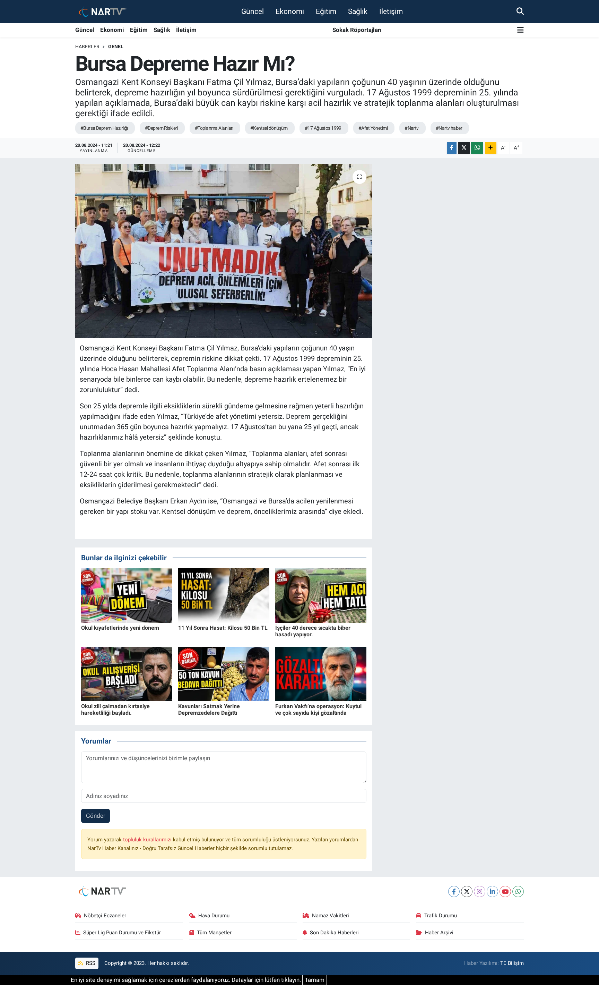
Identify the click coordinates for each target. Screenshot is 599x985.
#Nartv (412, 128)
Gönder (95, 815)
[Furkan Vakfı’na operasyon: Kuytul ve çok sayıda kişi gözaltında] (320, 673)
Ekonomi (290, 11)
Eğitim (326, 11)
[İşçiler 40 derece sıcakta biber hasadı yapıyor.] (320, 595)
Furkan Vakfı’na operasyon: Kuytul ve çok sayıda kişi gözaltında (318, 709)
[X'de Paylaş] (464, 148)
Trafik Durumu (440, 915)
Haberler (87, 46)
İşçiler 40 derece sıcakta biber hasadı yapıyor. (312, 631)
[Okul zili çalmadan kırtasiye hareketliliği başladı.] (126, 673)
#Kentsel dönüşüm (269, 128)
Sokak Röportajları (357, 29)
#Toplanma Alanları (214, 128)
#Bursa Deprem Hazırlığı (104, 128)
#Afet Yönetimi (373, 128)
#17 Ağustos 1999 (323, 128)
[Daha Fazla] (490, 148)
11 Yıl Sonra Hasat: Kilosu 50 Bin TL (223, 628)
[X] (466, 891)
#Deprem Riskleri (161, 128)
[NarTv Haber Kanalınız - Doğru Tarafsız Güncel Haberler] (101, 11)
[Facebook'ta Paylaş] (452, 148)
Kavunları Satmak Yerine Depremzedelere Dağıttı (209, 709)
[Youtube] (505, 891)
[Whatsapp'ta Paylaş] (477, 148)
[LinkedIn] (492, 891)
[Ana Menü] (520, 30)
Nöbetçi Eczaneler (105, 915)
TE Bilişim (512, 963)
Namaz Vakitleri (330, 915)
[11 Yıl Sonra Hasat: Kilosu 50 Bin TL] (223, 595)
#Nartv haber (449, 128)
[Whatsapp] (518, 891)
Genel (115, 46)
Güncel (252, 11)
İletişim (391, 11)
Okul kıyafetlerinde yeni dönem (120, 628)
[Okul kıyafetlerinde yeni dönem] (126, 595)
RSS (90, 963)
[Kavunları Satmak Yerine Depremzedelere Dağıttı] (223, 673)
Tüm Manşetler (214, 932)
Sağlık (357, 11)
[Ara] (520, 11)
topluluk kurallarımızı (148, 840)
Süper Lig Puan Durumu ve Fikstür (122, 932)
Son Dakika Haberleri (334, 932)
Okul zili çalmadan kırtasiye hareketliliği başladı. (115, 709)
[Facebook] (454, 891)
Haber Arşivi (439, 932)
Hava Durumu (213, 915)
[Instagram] (479, 891)
